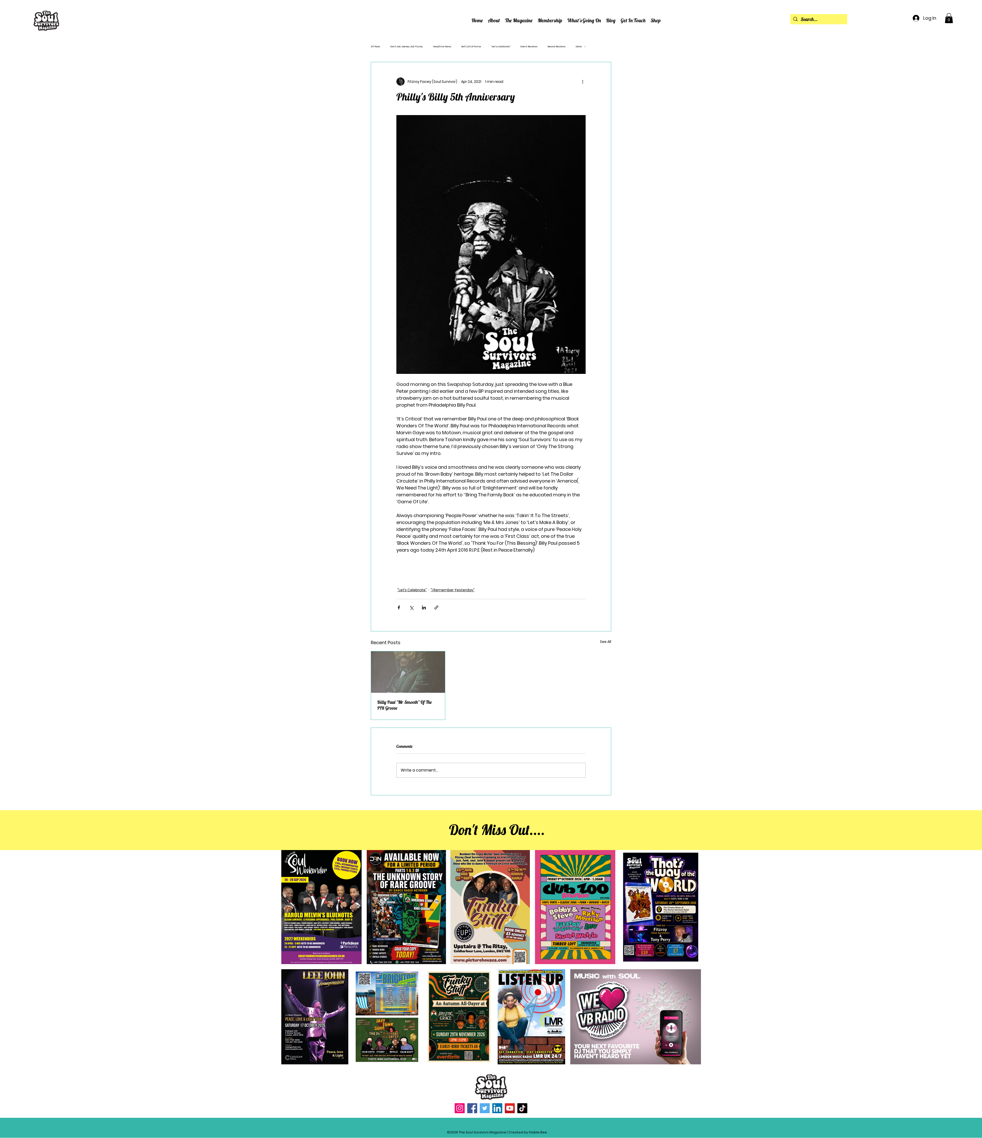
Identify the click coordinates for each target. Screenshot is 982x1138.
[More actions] (582, 82)
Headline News (442, 46)
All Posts (375, 46)
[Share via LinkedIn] (423, 607)
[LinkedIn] (497, 1108)
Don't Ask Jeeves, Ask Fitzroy (406, 46)
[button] (494, 20)
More (579, 46)
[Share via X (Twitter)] (411, 607)
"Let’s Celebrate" (500, 46)
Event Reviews (528, 46)
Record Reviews (556, 46)
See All (605, 641)
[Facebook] (472, 1108)
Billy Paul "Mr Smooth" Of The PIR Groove (404, 705)
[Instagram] (460, 1108)
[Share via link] (436, 607)
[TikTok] (522, 1108)
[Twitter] (485, 1108)
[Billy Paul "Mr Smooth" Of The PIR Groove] (408, 672)
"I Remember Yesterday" (453, 590)
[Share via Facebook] (398, 607)
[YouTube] (510, 1108)
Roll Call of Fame (471, 46)
